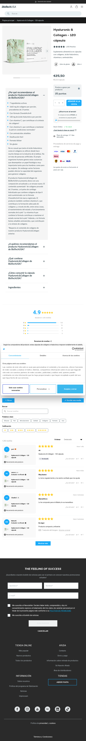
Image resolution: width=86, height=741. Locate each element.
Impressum (23, 696)
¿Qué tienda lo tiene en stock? (63, 130)
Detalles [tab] (43, 355)
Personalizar (42, 389)
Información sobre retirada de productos (62, 661)
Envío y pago (63, 656)
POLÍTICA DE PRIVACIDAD (60, 611)
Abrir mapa (63, 682)
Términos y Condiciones (43, 737)
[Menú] (82, 6)
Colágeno (45, 421)
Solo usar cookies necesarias (16, 389)
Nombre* (49, 586)
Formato (54, 421)
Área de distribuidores (62, 670)
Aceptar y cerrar (70, 389)
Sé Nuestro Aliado (62, 665)
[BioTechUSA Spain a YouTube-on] (37, 711)
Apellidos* (13, 586)
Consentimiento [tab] (15, 355)
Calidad (35, 421)
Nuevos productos (23, 656)
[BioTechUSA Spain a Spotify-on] (47, 711)
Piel (14, 421)
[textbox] (25, 411)
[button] (64, 48)
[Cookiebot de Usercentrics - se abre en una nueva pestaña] (73, 349)
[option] (43, 2)
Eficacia (6, 421)
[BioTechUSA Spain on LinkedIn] (57, 711)
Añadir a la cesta (74, 103)
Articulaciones (24, 421)
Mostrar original (64, 530)
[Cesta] (76, 6)
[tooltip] (51, 341)
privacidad (43, 723)
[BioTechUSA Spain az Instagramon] (27, 711)
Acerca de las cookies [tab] (71, 355)
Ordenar (57, 439)
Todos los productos (23, 661)
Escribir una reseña (75, 400)
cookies (52, 723)
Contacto (62, 651)
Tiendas (62, 676)
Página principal (8, 20)
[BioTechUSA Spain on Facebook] (17, 711)
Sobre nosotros (23, 681)
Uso (63, 421)
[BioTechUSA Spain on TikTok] (67, 711)
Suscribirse (43, 623)
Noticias (23, 691)
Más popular (23, 651)
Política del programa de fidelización (23, 686)
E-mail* (12, 596)
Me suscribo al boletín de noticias (25, 615)
